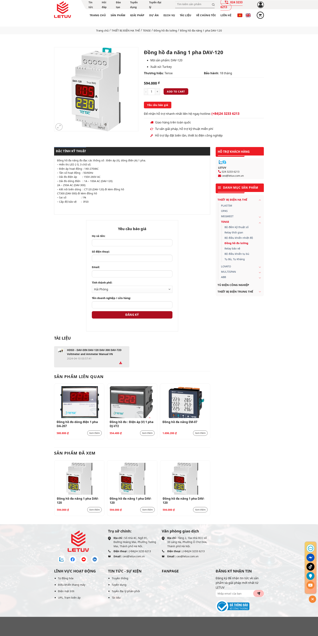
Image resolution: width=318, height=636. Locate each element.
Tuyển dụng (119, 584)
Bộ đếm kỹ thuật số (237, 227)
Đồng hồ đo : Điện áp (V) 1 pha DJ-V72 (131, 424)
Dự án (154, 15)
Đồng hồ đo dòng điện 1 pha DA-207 (77, 424)
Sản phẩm (118, 15)
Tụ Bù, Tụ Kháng (235, 259)
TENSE (147, 30)
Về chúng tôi (206, 15)
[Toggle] (260, 200)
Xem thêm (94, 433)
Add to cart (176, 91)
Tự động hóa (65, 578)
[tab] (70, 151)
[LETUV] (62, 9)
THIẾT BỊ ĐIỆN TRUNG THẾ (235, 291)
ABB (223, 277)
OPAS (224, 211)
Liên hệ (225, 15)
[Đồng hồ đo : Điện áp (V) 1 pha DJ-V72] (132, 402)
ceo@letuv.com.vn (233, 175)
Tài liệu (185, 15)
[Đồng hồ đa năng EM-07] (185, 402)
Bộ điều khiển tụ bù (237, 254)
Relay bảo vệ (232, 248)
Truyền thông (120, 578)
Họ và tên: (98, 236)
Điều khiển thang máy (71, 584)
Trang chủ (98, 15)
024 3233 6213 (230, 171)
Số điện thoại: (101, 251)
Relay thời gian (234, 232)
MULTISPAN (228, 271)
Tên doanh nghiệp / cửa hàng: (111, 298)
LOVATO (226, 266)
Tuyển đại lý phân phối (126, 591)
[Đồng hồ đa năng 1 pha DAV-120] (79, 479)
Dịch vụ (169, 15)
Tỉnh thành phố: (102, 282)
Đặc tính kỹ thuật (71, 151)
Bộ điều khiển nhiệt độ (239, 238)
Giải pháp (137, 15)
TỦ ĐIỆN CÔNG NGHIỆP (233, 285)
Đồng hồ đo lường (165, 30)
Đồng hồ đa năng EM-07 (179, 422)
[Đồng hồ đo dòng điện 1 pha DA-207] (79, 402)
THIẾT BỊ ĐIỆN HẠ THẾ (126, 30)
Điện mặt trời (66, 591)
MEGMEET (227, 216)
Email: (96, 267)
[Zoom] (59, 126)
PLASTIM (226, 205)
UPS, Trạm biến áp (69, 597)
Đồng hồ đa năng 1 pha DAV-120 (78, 500)
